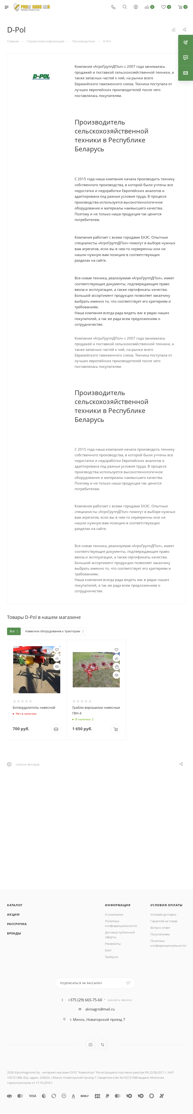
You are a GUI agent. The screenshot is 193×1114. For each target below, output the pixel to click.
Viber (102, 1045)
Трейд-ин (111, 957)
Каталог (15, 905)
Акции (13, 914)
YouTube (90, 1045)
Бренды (14, 933)
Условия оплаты (166, 905)
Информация (118, 905)
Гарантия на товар (163, 921)
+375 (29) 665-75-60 (85, 1000)
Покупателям (160, 934)
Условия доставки (163, 914)
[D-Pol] (41, 77)
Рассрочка (17, 924)
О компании (114, 914)
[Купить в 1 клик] (116, 666)
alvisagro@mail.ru (100, 1009)
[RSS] (173, 29)
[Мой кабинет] (136, 7)
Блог (108, 950)
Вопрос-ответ (160, 928)
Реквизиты (113, 944)
